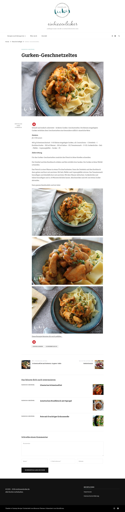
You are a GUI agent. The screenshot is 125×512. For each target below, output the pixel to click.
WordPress (60, 508)
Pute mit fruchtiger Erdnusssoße (54, 417)
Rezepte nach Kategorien (16, 36)
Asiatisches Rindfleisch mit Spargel (56, 401)
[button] (34, 124)
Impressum (88, 492)
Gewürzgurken (38, 346)
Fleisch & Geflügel (28, 49)
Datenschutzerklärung (91, 496)
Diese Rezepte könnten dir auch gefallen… (47, 336)
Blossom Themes (39, 508)
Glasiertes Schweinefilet (51, 385)
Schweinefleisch (51, 346)
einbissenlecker (62, 23)
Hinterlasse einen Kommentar (18, 125)
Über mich (33, 36)
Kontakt (44, 36)
